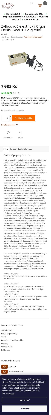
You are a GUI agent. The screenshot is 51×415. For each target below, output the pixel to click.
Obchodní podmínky (9, 333)
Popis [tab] (6, 149)
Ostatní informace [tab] (25, 149)
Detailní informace (8, 125)
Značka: (9, 39)
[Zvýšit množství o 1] (10, 116)
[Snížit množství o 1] (10, 119)
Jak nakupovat (7, 330)
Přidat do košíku (25, 118)
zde (12, 393)
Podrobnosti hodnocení (33, 37)
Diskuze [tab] (13, 149)
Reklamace (5, 350)
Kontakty (4, 343)
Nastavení (24, 400)
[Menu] (45, 3)
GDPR (3, 337)
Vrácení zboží (6, 347)
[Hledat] (31, 3)
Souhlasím (24, 408)
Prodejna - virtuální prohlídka (12, 340)
